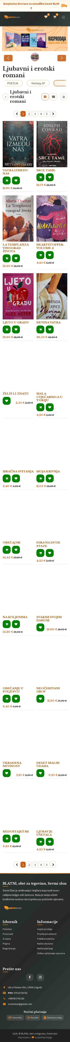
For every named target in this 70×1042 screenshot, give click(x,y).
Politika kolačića (45, 938)
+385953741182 (16, 998)
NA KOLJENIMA (15, 617)
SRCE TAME (45, 170)
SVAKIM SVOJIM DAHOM (49, 618)
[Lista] (53, 96)
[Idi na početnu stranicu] (12, 17)
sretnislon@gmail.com (20, 1004)
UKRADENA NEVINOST (12, 764)
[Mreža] (45, 96)
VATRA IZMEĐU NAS (15, 171)
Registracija (9, 948)
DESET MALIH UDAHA (47, 764)
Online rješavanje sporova (51, 953)
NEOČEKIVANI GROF (48, 690)
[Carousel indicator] (35, 57)
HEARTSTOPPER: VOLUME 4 (50, 246)
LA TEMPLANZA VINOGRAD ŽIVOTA (16, 248)
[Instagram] (40, 977)
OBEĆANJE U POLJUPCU (13, 690)
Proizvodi (8, 934)
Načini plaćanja (45, 948)
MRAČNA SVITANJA (18, 471)
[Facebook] (29, 977)
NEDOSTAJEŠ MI (16, 831)
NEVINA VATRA (48, 322)
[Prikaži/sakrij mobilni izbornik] (63, 17)
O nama (7, 938)
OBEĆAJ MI (11, 542)
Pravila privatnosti (47, 934)
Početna (7, 929)
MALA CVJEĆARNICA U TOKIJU (49, 397)
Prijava (6, 943)
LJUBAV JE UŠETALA (44, 833)
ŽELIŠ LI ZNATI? (16, 393)
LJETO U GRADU (16, 322)
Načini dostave (45, 943)
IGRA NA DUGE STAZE (48, 544)
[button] (7, 180)
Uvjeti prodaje (44, 929)
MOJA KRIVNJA (48, 471)
